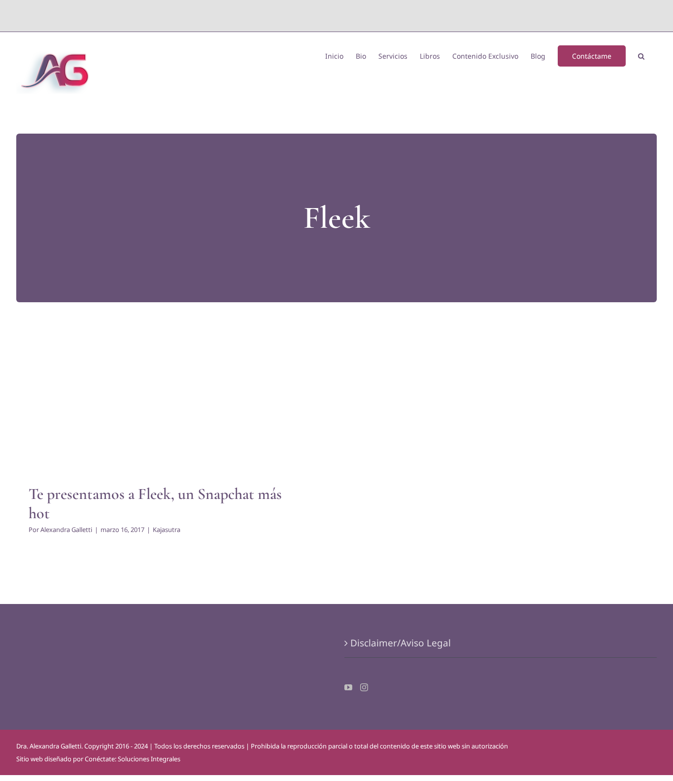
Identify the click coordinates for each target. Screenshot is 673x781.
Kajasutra (166, 410)
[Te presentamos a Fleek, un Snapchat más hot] (166, 398)
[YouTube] (348, 687)
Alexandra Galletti (66, 529)
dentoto (338, 15)
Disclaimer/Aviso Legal (400, 643)
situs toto (314, 15)
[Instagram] (364, 687)
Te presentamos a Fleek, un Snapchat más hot (155, 503)
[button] (641, 55)
